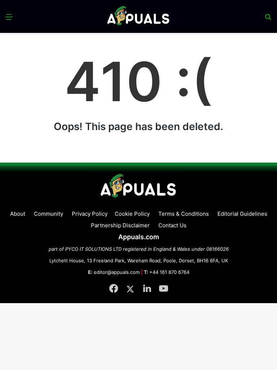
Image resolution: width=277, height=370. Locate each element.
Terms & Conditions (183, 213)
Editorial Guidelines (242, 213)
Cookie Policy (132, 213)
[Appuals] (139, 16)
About (17, 213)
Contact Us (172, 225)
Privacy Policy (89, 213)
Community (48, 213)
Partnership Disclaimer (120, 225)
